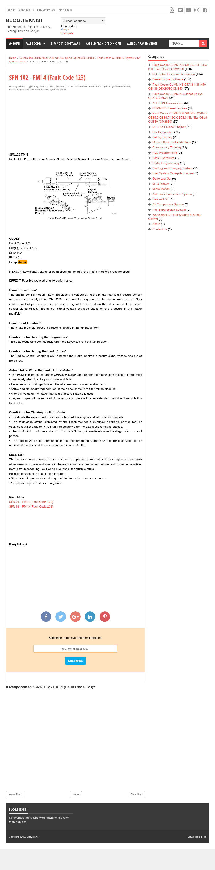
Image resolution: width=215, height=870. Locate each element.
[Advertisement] (75, 122)
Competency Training (166, 147)
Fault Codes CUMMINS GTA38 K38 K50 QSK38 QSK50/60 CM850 (95, 86)
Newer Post (15, 794)
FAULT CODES (34, 43)
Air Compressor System (168, 204)
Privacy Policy (46, 10)
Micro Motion (161, 188)
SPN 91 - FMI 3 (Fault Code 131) (31, 506)
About (12, 10)
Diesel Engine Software (167, 79)
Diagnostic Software (65, 43)
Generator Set (161, 178)
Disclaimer (65, 10)
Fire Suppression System (169, 209)
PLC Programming (164, 152)
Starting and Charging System (172, 168)
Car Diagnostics (162, 132)
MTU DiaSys (160, 183)
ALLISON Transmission (167, 103)
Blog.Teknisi (24, 20)
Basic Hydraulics (163, 158)
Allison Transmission (142, 43)
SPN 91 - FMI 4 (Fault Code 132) (31, 502)
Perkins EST (160, 199)
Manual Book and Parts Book (171, 142)
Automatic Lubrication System (172, 194)
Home (16, 43)
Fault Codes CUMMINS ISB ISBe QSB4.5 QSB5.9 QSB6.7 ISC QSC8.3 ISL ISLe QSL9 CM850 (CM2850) (177, 117)
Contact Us (26, 10)
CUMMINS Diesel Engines (169, 108)
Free (203, 837)
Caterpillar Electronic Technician (173, 74)
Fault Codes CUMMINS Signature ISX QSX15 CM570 (37, 89)
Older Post (136, 794)
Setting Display (162, 137)
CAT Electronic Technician (103, 43)
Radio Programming (165, 163)
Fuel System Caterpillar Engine (173, 173)
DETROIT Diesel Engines (169, 126)
